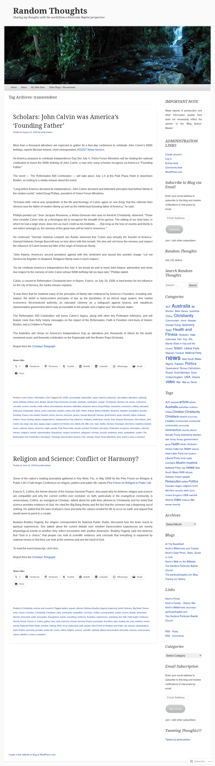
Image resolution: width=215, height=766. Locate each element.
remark (33, 432)
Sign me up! (175, 708)
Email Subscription (181, 666)
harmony (65, 621)
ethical (37, 411)
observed (39, 428)
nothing (52, 626)
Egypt (169, 329)
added (65, 608)
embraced (17, 411)
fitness (180, 439)
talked (103, 630)
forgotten (124, 411)
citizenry (120, 402)
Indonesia (171, 339)
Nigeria (169, 363)
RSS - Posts (171, 631)
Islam (178, 347)
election (197, 434)
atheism (79, 608)
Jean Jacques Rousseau (122, 419)
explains (60, 411)
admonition (86, 398)
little (87, 424)
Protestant (114, 428)
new (183, 467)
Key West (108, 621)
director (16, 617)
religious (25, 432)
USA (48, 398)
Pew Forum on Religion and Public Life (109, 626)
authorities (184, 407)
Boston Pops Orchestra (57, 402)
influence (78, 419)
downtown (115, 406)
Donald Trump (173, 325)
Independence (48, 419)
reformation (39, 398)
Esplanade (28, 411)
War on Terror (189, 382)
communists (171, 425)
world (124, 437)
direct (94, 406)
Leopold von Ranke (60, 424)
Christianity (111, 402)
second (103, 432)
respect (66, 432)
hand (58, 621)
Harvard (126, 415)
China (169, 316)
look (132, 621)
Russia (169, 372)
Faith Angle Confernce (138, 617)
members (170, 462)
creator (118, 613)
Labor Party (177, 453)
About (24, 87)
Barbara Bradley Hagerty (95, 608)
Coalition (170, 421)
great (119, 415)
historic (16, 419)
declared (67, 406)
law (31, 424)
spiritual (95, 630)
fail (73, 411)
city (126, 402)
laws (36, 424)
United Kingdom (174, 377)
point (15, 630)
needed (44, 626)
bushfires (194, 311)
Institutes (88, 419)
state (186, 490)
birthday (22, 402)
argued (72, 608)
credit (39, 406)
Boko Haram (181, 311)
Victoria (196, 377)
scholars (95, 432)
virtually (90, 437)
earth (33, 617)
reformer (145, 428)
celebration (92, 402)
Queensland (172, 368)
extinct (68, 411)
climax (132, 402)
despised (86, 406)
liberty (77, 424)
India (192, 334)
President (94, 428)
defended (77, 406)
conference (141, 402)
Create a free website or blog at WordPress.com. (32, 754)
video (170, 381)
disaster (192, 320)
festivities (105, 411)
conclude (88, 613)
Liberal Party (191, 348)
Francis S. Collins (35, 621)
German (100, 415)
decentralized (56, 406)
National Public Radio (30, 626)
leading (122, 621)
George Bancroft (87, 415)
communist (194, 421)
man (97, 424)
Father (84, 411)
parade (54, 428)
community (67, 613)
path (81, 626)
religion (70, 630)
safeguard (85, 432)
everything (71, 617)
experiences (102, 617)
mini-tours (129, 424)
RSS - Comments (174, 635)
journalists (98, 621)
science (78, 630)
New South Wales (191, 359)
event (43, 411)
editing (135, 406)
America (102, 398)
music (15, 428)
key (21, 424)
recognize (124, 428)
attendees (133, 398)
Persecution (173, 481)
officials (189, 472)
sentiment (112, 432)
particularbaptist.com (176, 611)
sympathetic (129, 432)
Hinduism (184, 334)
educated (144, 406)
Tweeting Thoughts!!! (183, 731)
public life (48, 630)
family (173, 439)
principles (104, 428)
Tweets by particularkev (177, 739)
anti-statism (122, 398)
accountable (74, 398)
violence (186, 499)
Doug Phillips (104, 406)
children (193, 407)
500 (60, 398)
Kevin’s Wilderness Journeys (180, 607)
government (110, 415)
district (193, 430)
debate (132, 613)
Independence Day (64, 419)
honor (23, 419)
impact (38, 419)
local (183, 458)
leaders (192, 453)
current (125, 613)
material (138, 621)
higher (134, 415)
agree (95, 398)
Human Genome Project (81, 621)
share (120, 432)
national (23, 428)
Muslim (181, 462)
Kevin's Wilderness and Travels (181, 548)
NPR (59, 626)
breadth (72, 402)
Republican (56, 432)
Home (14, 87)
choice (22, 613)
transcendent (67, 437)
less (72, 424)
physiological (142, 626)
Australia (181, 305)
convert (25, 406)
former (23, 621)
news (173, 357)
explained (113, 617)
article (184, 401)
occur (64, 626)
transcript (124, 630)
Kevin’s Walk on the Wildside (180, 561)
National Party (193, 353)
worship (176, 504)
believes (128, 608)
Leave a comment (136, 437)
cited (58, 613)
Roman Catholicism (190, 368)
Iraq (185, 339)
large (26, 424)
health (175, 444)
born (37, 402)
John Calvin (27, 398)
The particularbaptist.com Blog (181, 574)
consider (17, 406)
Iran (179, 339)
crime (183, 320)
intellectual (98, 419)
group (168, 444)
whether (24, 634)
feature (91, 411)
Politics (22, 630)
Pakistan (179, 363)
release (16, 432)
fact (120, 617)
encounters (42, 617)
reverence (75, 432)
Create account (173, 154)
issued (107, 419)
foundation (134, 411)
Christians (50, 613)
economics (126, 406)
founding (17, 415)
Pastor (178, 476)
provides (39, 630)
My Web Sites (38, 87)
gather (47, 621)
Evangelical (53, 617)
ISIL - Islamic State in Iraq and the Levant (180, 343)
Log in (168, 158)
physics (131, 626)
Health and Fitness (178, 331)
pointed (85, 428)
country (33, 406)
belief (15, 402)
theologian (45, 437)
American (111, 398)
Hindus (169, 448)
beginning (112, 608)
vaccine (193, 495)
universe (133, 630)
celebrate (81, 402)
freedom (44, 415)
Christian (30, 613)
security (179, 490)
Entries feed (171, 163)
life (82, 424)
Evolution (91, 617)
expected (51, 411)
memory (110, 424)
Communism (172, 320)
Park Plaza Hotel (66, 428)
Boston (43, 402)
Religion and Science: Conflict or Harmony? (76, 458)
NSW (182, 472)
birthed (30, 402)
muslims (191, 462)
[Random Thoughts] (107, 55)
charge (101, 402)
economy (188, 325)
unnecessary (143, 630)
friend (52, 415)
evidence (81, 617)
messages (119, 424)
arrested (175, 402)
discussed (25, 617)
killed (167, 453)
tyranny (77, 437)
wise (119, 437)
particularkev (47, 132)
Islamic (195, 448)
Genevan (68, 415)
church (183, 416)
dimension (141, 613)
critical (46, 406)
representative (43, 432)
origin (47, 428)
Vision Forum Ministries (105, 437)
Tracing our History (175, 579)
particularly (73, 626)
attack (192, 402)
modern (147, 424)
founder (143, 411)
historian (141, 415)
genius (76, 415)
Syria (194, 372)
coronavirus (173, 430)
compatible (78, 613)
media (102, 424)
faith (78, 411)
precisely (30, 630)
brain (15, 613)
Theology (55, 437)
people (78, 428)
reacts (56, 630)
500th (65, 398)
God (53, 621)
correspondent (107, 613)
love (92, 424)
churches (192, 416)
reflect (63, 630)
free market (35, 415)
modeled (139, 424)
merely (16, 626)
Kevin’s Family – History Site (180, 603)
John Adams (140, 419)
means (146, 621)
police (185, 481)
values (16, 634)
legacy (42, 424)
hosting (30, 419)
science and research (43, 608)
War (178, 382)
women (168, 504)
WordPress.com (173, 171)
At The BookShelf (174, 544)
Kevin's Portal (172, 598)
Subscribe (174, 229)
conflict (96, 613)
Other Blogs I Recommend (62, 87)
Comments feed (173, 167)
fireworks (115, 411)
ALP (168, 306)
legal (48, 424)
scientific (87, 630)
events (63, 617)
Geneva (59, 415)
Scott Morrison (182, 372)
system (139, 432)
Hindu (183, 444)
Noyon (31, 428)
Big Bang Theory (140, 608)
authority (142, 398)
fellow (97, 411)
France (25, 415)
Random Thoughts (50, 11)
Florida (16, 621)
